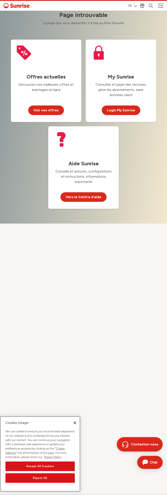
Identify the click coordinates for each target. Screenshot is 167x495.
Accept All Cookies (40, 466)
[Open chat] (150, 462)
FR (130, 6)
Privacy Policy (52, 457)
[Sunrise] (16, 5)
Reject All (40, 478)
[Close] (75, 423)
